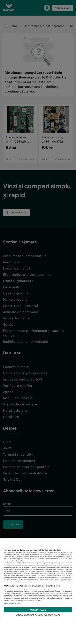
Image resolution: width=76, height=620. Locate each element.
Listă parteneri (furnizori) (12, 603)
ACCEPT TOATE (38, 609)
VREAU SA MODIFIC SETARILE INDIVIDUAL (38, 614)
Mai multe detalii (17, 561)
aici (43, 573)
